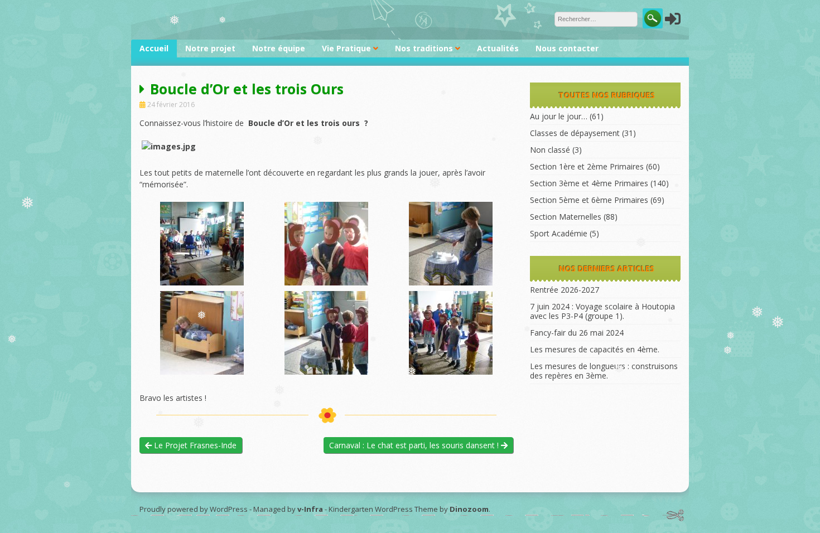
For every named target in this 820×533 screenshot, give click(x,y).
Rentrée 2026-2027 (564, 289)
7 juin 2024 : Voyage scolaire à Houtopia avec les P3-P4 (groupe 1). (602, 311)
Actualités (498, 48)
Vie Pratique (346, 48)
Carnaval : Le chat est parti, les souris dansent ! (415, 445)
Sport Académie (558, 233)
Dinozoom (469, 509)
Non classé (550, 149)
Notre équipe (278, 48)
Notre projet (210, 48)
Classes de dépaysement (575, 133)
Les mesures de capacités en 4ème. (594, 349)
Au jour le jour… (558, 116)
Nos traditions (424, 48)
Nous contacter (567, 48)
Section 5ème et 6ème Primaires (589, 200)
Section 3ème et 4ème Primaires (589, 183)
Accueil (153, 48)
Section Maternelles (565, 216)
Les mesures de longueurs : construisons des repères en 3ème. (604, 371)
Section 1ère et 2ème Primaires (587, 166)
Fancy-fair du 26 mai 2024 (577, 332)
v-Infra (310, 509)
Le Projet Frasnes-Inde (194, 445)
